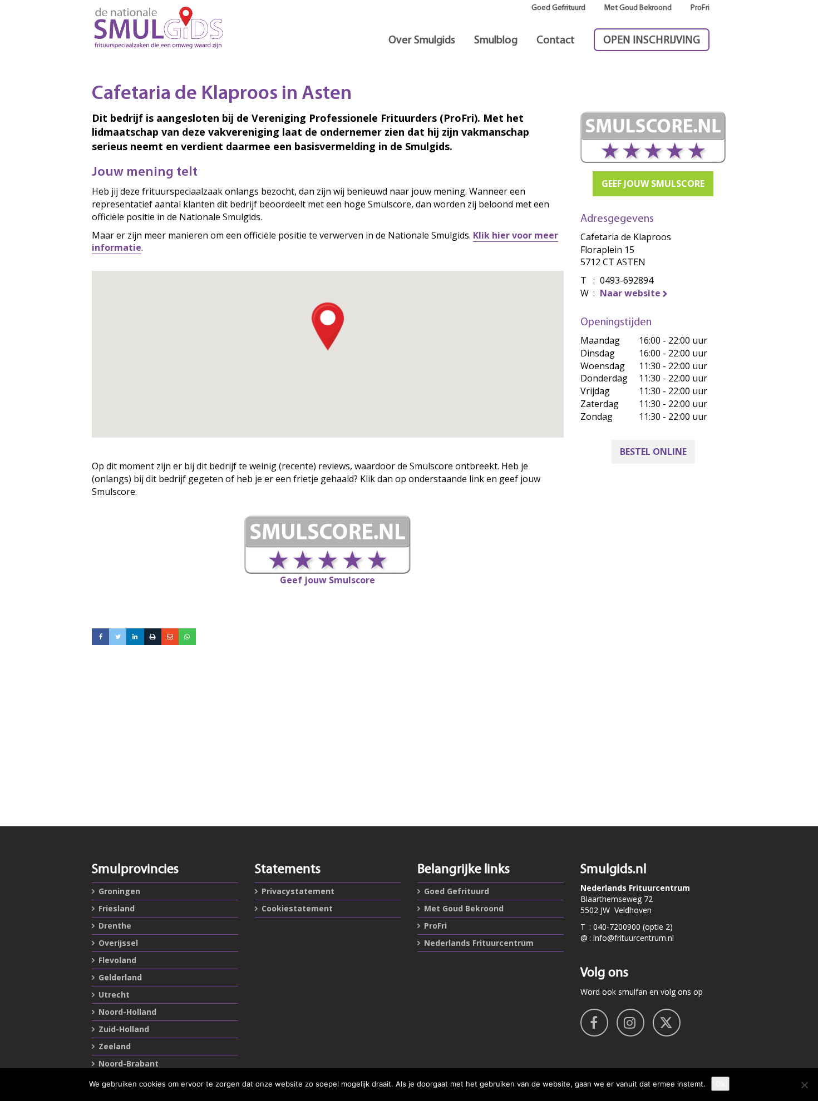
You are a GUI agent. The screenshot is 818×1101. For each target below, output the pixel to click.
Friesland (116, 908)
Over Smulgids (421, 40)
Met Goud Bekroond (638, 8)
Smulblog (496, 40)
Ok (720, 1083)
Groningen (119, 891)
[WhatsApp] (187, 636)
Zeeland (114, 1046)
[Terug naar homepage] (165, 28)
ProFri (700, 8)
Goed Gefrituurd (558, 8)
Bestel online (653, 451)
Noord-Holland (127, 1011)
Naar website (630, 293)
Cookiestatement (297, 908)
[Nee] (804, 1084)
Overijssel (118, 943)
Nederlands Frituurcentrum (479, 943)
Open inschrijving (651, 40)
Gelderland (120, 977)
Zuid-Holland (123, 1029)
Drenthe (114, 925)
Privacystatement (298, 891)
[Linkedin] (135, 636)
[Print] (152, 636)
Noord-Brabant (128, 1063)
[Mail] (170, 636)
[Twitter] (117, 636)
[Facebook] (100, 636)
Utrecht (114, 994)
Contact (555, 40)
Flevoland (117, 960)
